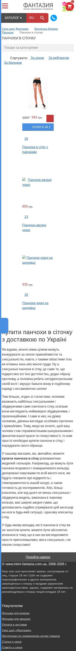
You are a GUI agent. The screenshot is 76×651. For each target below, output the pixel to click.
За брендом (13, 62)
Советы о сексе (12, 647)
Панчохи (7, 32)
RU (31, 18)
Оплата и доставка (14, 624)
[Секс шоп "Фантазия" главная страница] (38, 6)
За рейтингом (58, 58)
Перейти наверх (38, 557)
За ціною (37, 58)
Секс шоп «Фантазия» (16, 630)
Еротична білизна (46, 28)
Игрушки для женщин (16, 618)
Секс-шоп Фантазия (15, 28)
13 (26, 217)
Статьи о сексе (12, 641)
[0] (67, 6)
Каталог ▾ (13, 18)
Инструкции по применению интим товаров (31, 636)
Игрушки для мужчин (16, 613)
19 (26, 138)
